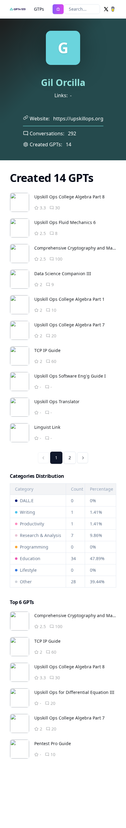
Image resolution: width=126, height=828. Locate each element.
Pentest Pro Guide (52, 743)
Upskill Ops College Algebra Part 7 (69, 325)
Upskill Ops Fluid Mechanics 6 (65, 222)
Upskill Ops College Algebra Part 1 (69, 299)
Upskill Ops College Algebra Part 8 (69, 197)
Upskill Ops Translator (57, 401)
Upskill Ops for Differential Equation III (74, 692)
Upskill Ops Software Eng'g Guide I (70, 376)
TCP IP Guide (47, 350)
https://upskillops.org (78, 118)
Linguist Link (47, 427)
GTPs (39, 9)
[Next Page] (82, 457)
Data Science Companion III (62, 273)
